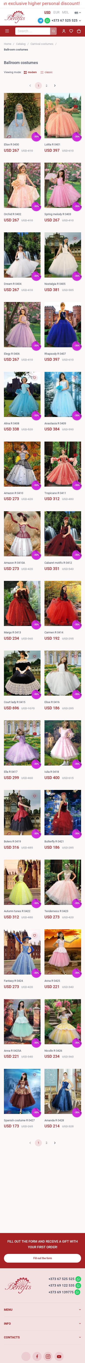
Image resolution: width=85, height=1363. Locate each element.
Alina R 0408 (11, 423)
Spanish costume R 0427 (19, 1120)
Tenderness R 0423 (56, 911)
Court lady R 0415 (14, 702)
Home (7, 44)
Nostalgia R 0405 (54, 283)
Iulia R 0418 (51, 771)
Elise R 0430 (11, 144)
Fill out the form (42, 1258)
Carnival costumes (42, 44)
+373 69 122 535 (62, 1285)
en (76, 12)
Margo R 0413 (12, 632)
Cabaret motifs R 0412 (58, 562)
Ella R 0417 (10, 771)
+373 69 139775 (61, 1292)
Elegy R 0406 (12, 353)
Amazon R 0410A (14, 562)
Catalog (21, 44)
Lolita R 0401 (52, 144)
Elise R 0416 (52, 702)
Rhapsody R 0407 (55, 353)
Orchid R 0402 (12, 214)
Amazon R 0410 (13, 493)
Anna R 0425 (52, 980)
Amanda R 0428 (54, 1120)
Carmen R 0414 (53, 632)
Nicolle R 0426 (53, 1050)
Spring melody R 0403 (57, 214)
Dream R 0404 (12, 283)
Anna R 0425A (12, 1050)
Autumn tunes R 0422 (17, 911)
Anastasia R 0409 (55, 423)
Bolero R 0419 (12, 841)
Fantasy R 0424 (13, 980)
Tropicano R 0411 (55, 493)
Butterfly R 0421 (54, 841)
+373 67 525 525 (65, 20)
